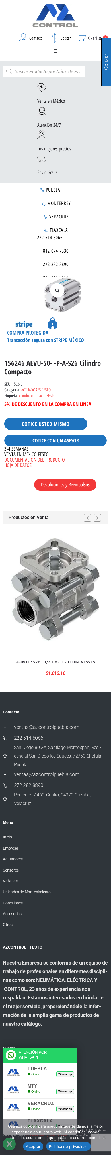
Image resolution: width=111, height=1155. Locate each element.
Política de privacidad (68, 1146)
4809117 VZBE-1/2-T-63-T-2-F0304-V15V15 (55, 662)
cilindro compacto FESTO (37, 395)
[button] (55, 51)
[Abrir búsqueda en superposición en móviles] (44, 71)
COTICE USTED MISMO (46, 423)
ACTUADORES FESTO (36, 390)
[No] (104, 1137)
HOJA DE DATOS (18, 465)
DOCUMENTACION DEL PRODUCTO (34, 460)
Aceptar (33, 1146)
